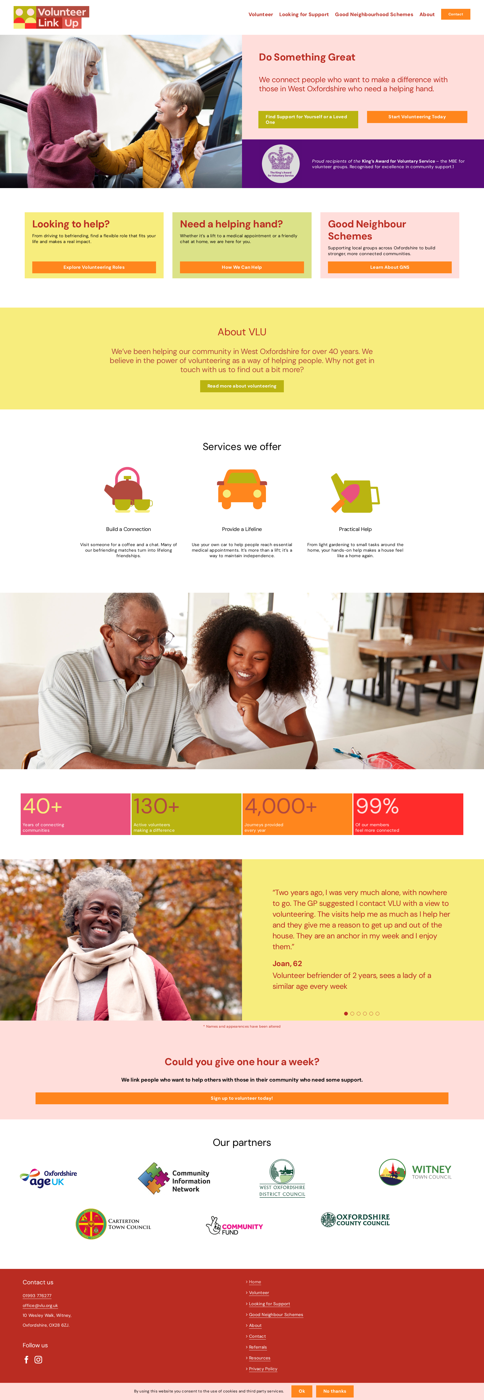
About (255, 1325)
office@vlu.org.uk (40, 1305)
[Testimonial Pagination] (346, 1014)
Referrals (258, 1347)
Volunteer (259, 1292)
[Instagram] (38, 1359)
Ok (302, 1391)
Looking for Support (269, 1303)
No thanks (334, 1391)
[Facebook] (26, 1359)
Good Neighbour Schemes (276, 1314)
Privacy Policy (263, 1369)
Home (255, 1282)
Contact (257, 1336)
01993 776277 (37, 1295)
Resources (259, 1358)
